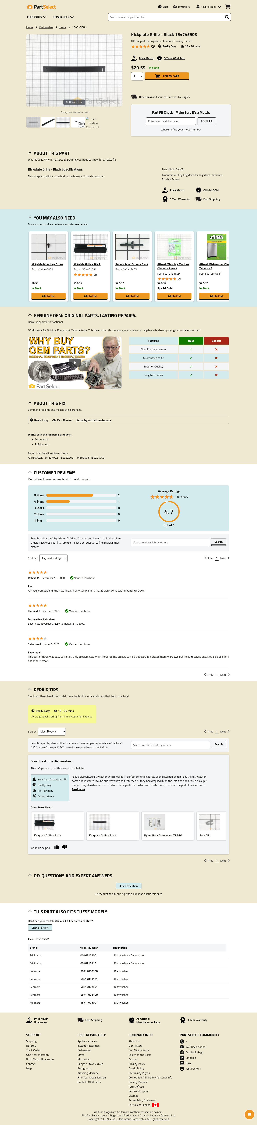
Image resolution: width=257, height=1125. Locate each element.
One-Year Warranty (37, 1055)
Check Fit (206, 121)
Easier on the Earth (140, 1055)
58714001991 (89, 979)
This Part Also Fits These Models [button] (71, 911)
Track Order (33, 1050)
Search (219, 542)
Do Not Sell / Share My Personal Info (150, 1077)
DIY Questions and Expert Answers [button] (73, 875)
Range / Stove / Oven (90, 1064)
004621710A (88, 955)
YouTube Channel (196, 1047)
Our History (135, 1046)
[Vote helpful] (57, 847)
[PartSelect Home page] (41, 6)
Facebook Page (194, 1052)
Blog (188, 1063)
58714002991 (89, 987)
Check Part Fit (40, 927)
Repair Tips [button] (46, 689)
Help (29, 1068)
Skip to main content (128, 43)
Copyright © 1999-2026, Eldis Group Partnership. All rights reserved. (128, 1119)
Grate (62, 27)
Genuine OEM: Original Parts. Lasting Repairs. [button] (85, 315)
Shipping (31, 1041)
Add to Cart (171, 76)
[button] (37, 17)
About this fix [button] (49, 403)
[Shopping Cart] (228, 6)
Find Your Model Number (92, 1077)
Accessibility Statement (142, 1100)
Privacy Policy (136, 1064)
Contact (30, 1064)
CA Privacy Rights (139, 1073)
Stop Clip (204, 835)
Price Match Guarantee (40, 1059)
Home (29, 27)
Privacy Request (138, 1082)
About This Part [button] (52, 153)
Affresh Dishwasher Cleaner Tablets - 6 (216, 266)
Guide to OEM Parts (89, 1082)
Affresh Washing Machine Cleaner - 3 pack (173, 266)
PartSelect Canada (139, 1104)
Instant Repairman (88, 1046)
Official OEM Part (174, 58)
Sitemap (133, 1096)
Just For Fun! (193, 1068)
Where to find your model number (181, 129)
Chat (165, 7)
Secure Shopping (138, 1091)
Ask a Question (128, 886)
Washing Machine (88, 1073)
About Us (133, 1041)
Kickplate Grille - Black (87, 264)
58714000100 (89, 971)
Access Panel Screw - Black (131, 264)
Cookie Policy (136, 1068)
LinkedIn (191, 1058)
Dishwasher (46, 27)
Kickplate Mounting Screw (47, 264)
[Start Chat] (249, 1114)
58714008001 (89, 1002)
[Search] (227, 17)
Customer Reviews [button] (55, 472)
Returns (31, 1046)
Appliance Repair (87, 1041)
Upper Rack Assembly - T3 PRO (163, 835)
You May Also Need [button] (54, 217)
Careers (133, 1059)
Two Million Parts (138, 1050)
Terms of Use (136, 1086)
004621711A (88, 963)
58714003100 (89, 995)
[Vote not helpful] (65, 847)
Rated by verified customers (93, 420)
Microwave (83, 1059)
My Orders (184, 7)
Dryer (80, 1055)
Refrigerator (84, 1068)
